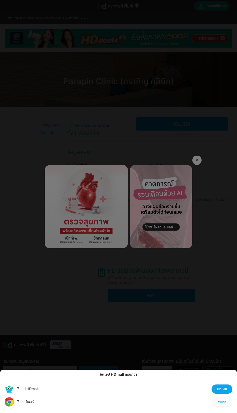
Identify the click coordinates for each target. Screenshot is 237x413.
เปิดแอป (222, 389)
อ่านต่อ (222, 402)
